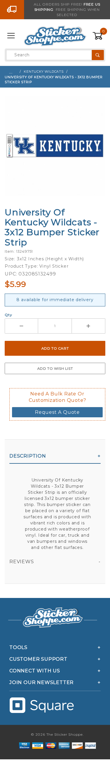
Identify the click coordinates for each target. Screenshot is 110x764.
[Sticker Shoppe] (55, 35)
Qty (8, 315)
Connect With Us (34, 671)
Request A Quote (57, 412)
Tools (18, 647)
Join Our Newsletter (41, 682)
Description (27, 456)
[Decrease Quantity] (21, 326)
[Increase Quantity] (88, 326)
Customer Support (38, 659)
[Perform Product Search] (98, 55)
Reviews (21, 561)
